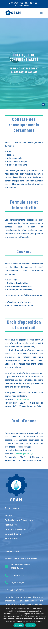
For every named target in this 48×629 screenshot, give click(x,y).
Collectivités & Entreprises (19, 520)
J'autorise (19, 625)
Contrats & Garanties (15, 529)
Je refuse (31, 625)
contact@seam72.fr (24, 399)
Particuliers (11, 524)
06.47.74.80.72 (17, 3)
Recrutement (11, 538)
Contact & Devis (13, 533)
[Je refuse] (45, 617)
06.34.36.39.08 (31, 3)
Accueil (8, 515)
